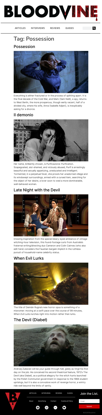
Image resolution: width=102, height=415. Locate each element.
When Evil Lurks (29, 258)
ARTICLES (20, 28)
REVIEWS (55, 28)
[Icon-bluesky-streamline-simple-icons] (64, 407)
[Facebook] (38, 407)
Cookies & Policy (67, 401)
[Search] (94, 28)
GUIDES (69, 28)
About (31, 401)
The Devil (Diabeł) (30, 319)
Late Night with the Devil (37, 190)
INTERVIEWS (38, 28)
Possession (24, 46)
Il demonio (23, 114)
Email (81, 398)
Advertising (42, 401)
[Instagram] (46, 407)
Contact (53, 401)
